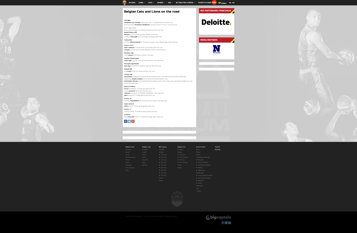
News (197, 149)
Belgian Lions (130, 147)
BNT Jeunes (163, 147)
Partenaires (199, 186)
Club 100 (145, 160)
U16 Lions (164, 160)
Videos (144, 157)
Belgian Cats (146, 147)
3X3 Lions (182, 155)
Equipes (161, 152)
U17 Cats (163, 173)
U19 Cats (163, 167)
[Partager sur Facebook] (125, 121)
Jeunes (160, 3)
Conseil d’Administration (205, 175)
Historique (129, 165)
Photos (128, 160)
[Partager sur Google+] (133, 121)
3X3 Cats (182, 160)
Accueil (132, 3)
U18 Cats (163, 170)
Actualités (128, 149)
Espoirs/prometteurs (204, 165)
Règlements (201, 170)
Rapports (201, 180)
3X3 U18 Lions (183, 157)
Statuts (200, 183)
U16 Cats (163, 175)
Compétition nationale (203, 157)
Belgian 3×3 (181, 147)
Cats (150, 3)
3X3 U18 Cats (183, 162)
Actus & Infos (200, 147)
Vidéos (128, 162)
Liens (197, 188)
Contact (198, 191)
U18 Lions (164, 157)
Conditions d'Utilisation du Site (167, 216)
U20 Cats (163, 165)
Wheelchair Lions (131, 157)
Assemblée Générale (204, 178)
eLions (127, 155)
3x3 (169, 3)
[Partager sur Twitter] (129, 121)
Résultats (201, 160)
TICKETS (217, 147)
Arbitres (200, 167)
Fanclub (144, 165)
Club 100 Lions (130, 167)
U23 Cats (163, 162)
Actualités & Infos (184, 3)
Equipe (128, 152)
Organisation (200, 173)
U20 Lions (164, 155)
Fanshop (217, 149)
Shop (127, 170)
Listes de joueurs (203, 162)
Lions (140, 3)
